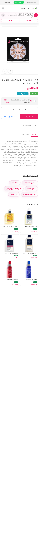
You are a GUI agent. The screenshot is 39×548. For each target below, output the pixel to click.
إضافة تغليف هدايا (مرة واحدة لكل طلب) (17, 101)
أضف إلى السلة (8, 116)
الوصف (34, 134)
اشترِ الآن (27, 116)
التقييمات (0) (25, 134)
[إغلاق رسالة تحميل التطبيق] (3, 15)
